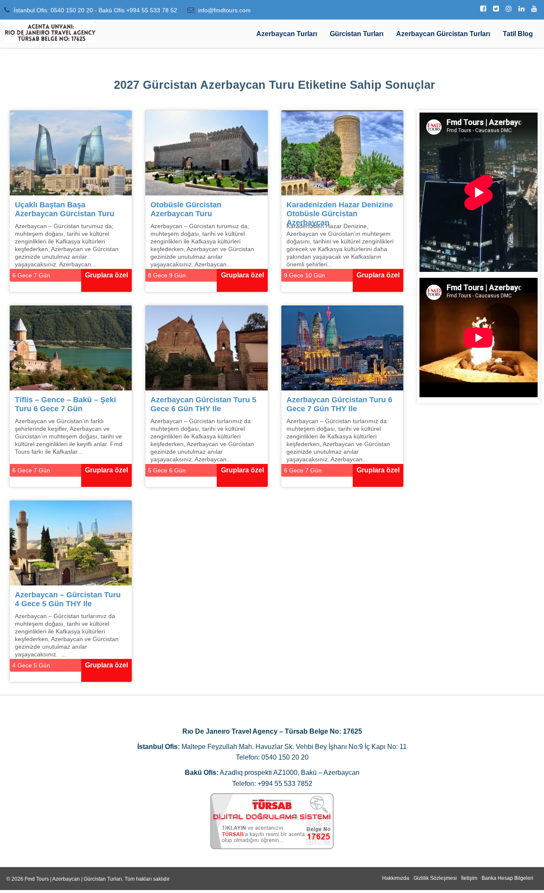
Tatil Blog (518, 33)
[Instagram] (508, 8)
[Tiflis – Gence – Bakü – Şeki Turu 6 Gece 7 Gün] (71, 347)
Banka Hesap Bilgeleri (507, 878)
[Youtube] (534, 8)
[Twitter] (496, 8)
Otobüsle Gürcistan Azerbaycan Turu (185, 209)
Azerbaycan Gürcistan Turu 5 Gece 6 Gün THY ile (203, 404)
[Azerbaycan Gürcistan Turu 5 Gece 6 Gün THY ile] (206, 347)
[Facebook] (483, 8)
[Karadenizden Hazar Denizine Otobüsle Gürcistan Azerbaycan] (342, 152)
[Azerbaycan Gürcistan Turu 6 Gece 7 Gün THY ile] (342, 347)
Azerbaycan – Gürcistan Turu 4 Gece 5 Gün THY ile (68, 599)
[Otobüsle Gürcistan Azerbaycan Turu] (206, 152)
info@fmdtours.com (224, 10)
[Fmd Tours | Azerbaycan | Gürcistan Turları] (50, 32)
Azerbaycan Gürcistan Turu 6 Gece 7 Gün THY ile (339, 404)
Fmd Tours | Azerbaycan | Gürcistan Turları (73, 879)
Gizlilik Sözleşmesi (435, 878)
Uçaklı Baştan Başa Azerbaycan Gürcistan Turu (64, 209)
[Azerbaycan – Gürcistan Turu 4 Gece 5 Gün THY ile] (71, 542)
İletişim (469, 878)
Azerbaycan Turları (286, 33)
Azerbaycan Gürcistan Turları (443, 33)
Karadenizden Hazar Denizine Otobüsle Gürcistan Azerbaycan (339, 211)
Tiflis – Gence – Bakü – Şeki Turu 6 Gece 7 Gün (65, 404)
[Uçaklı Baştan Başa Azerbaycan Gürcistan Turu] (71, 152)
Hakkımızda (395, 878)
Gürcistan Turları (356, 33)
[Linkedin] (521, 8)
